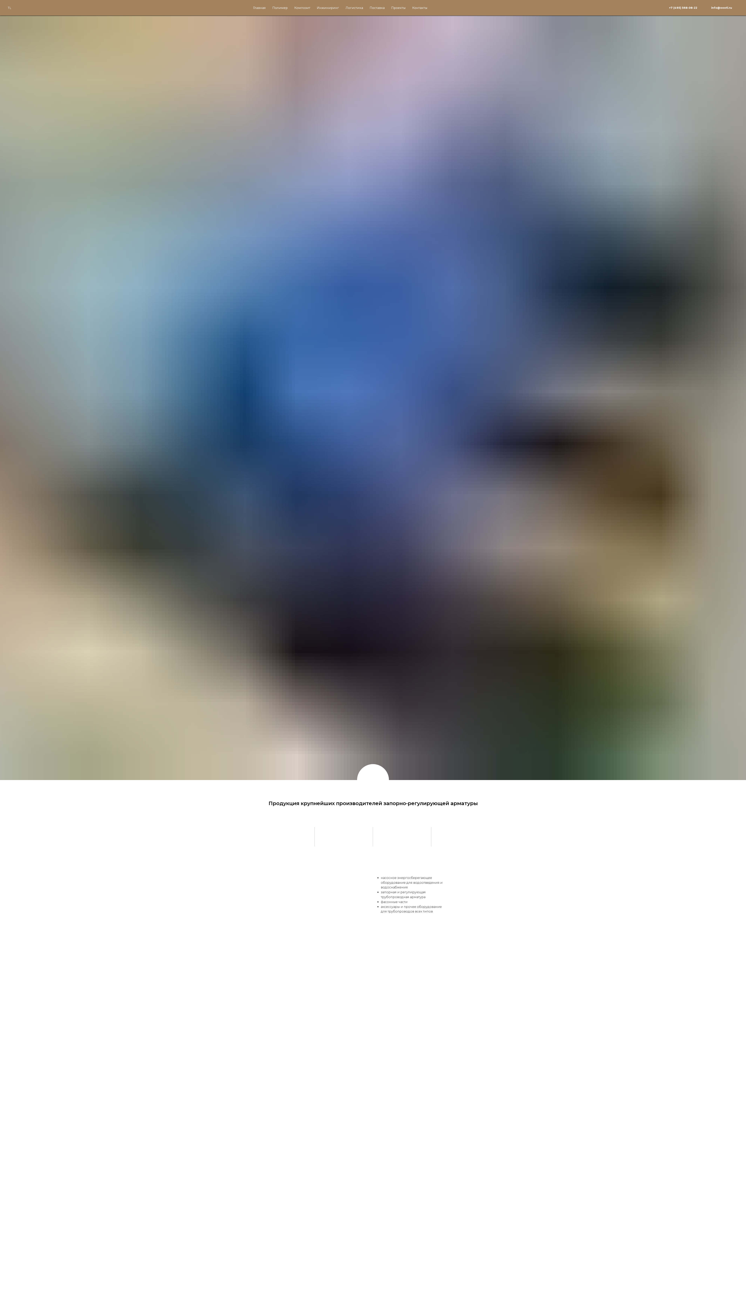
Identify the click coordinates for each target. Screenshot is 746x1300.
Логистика (354, 8)
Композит (302, 8)
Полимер (280, 8)
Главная (259, 8)
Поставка (377, 8)
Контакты (419, 8)
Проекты (398, 8)
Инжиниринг (328, 8)
